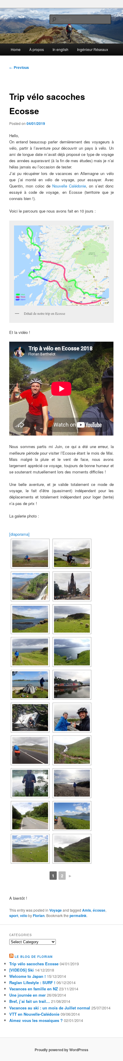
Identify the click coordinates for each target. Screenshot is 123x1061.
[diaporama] (19, 534)
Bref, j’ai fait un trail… (29, 1001)
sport (13, 915)
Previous (19, 67)
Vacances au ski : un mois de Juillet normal (49, 1008)
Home (16, 49)
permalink (78, 915)
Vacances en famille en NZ (33, 989)
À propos (36, 49)
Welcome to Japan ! (27, 976)
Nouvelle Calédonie (69, 186)
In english (60, 49)
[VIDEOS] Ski (21, 970)
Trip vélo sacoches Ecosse (34, 963)
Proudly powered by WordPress (61, 1049)
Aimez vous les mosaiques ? (36, 1020)
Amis (86, 910)
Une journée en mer (27, 995)
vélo (23, 915)
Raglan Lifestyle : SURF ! (32, 982)
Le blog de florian (34, 957)
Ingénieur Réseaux (92, 49)
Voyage (55, 910)
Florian (38, 915)
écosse (99, 910)
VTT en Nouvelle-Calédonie (34, 1014)
